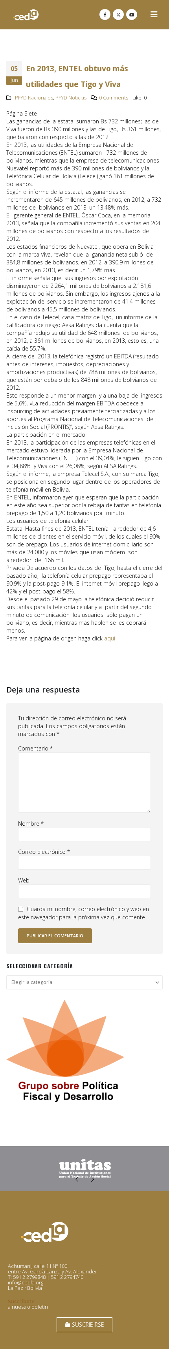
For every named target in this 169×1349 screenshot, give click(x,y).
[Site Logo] (26, 14)
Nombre (31, 823)
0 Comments (113, 97)
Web (23, 880)
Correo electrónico (44, 851)
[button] (154, 14)
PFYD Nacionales (34, 97)
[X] (118, 14)
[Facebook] (104, 14)
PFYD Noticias (70, 97)
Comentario (35, 748)
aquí (109, 638)
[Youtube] (131, 14)
